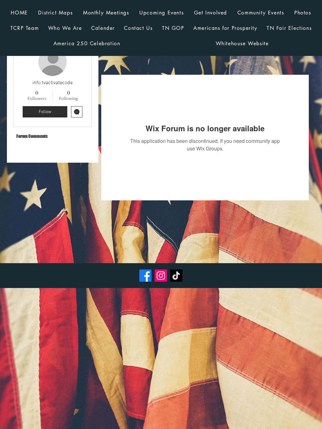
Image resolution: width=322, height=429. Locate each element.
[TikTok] (176, 275)
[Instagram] (161, 275)
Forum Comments (32, 136)
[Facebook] (145, 275)
